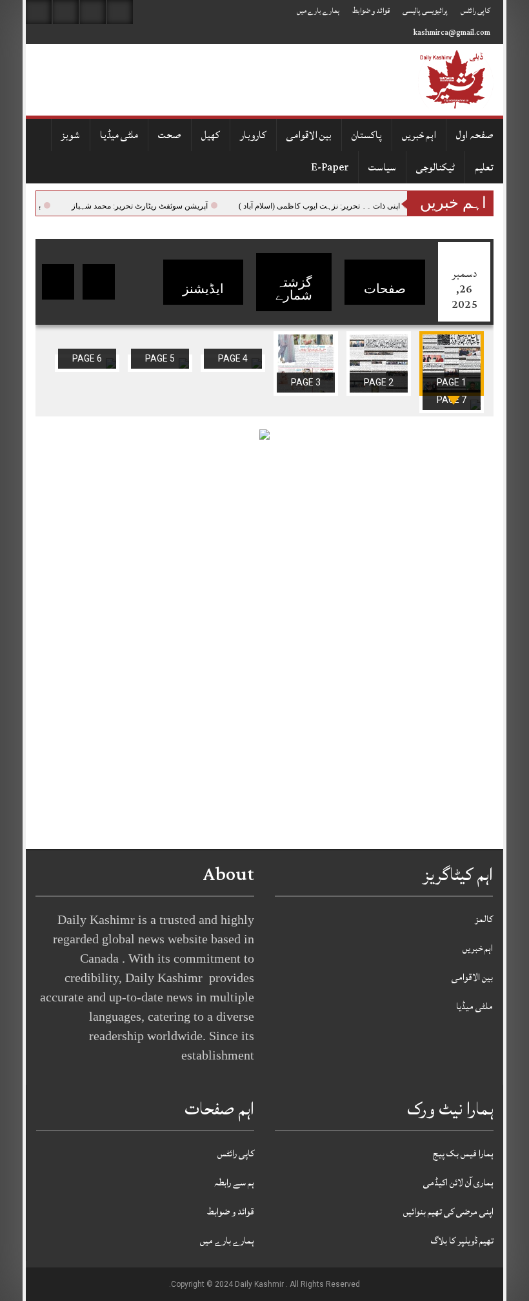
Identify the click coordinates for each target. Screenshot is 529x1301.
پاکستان (367, 135)
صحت (169, 135)
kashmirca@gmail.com (452, 32)
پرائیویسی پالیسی (425, 10)
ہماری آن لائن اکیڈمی (458, 1182)
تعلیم (484, 167)
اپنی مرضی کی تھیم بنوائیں (448, 1211)
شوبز (70, 135)
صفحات (385, 289)
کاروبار (253, 135)
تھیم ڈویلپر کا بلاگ (462, 1240)
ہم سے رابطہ (234, 1182)
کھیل (210, 135)
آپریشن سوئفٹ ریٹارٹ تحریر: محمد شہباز (158, 205)
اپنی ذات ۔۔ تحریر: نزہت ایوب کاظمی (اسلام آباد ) (338, 205)
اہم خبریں (419, 135)
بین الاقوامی (309, 135)
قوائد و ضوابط (371, 10)
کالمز (484, 919)
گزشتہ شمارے (293, 288)
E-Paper (329, 167)
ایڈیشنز (203, 289)
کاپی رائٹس (475, 10)
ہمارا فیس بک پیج (463, 1153)
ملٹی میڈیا (119, 135)
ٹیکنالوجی (435, 167)
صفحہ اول (475, 135)
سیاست (382, 167)
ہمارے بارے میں (318, 10)
